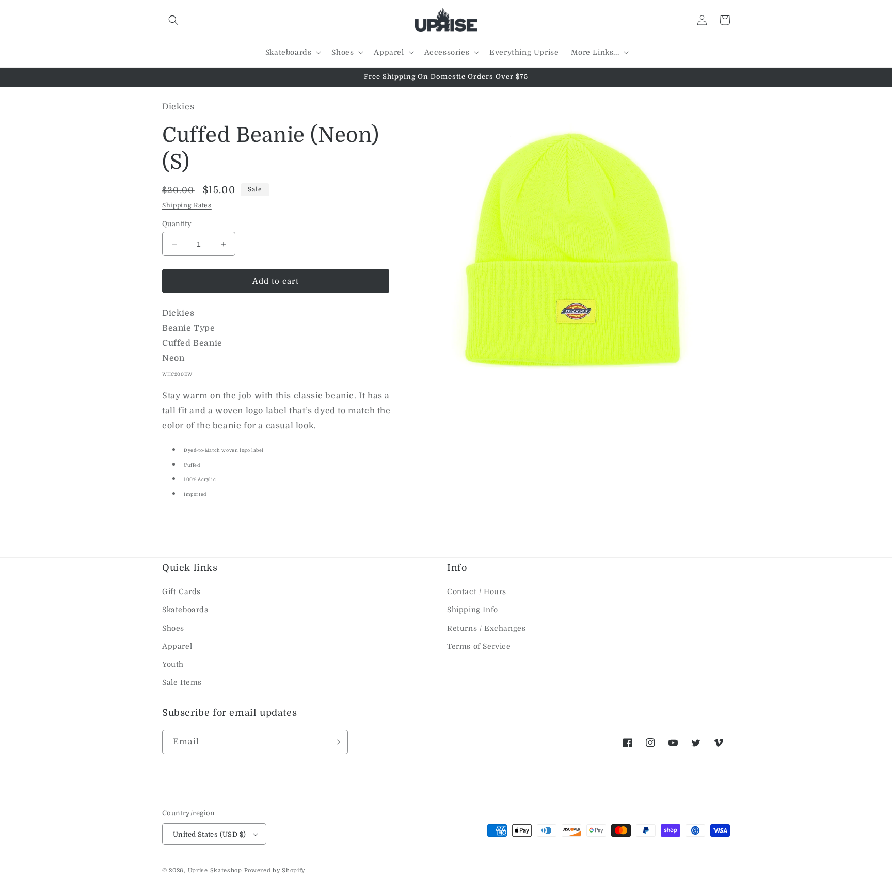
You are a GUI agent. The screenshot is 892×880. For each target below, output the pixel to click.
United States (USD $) (209, 834)
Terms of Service (479, 646)
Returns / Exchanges (486, 628)
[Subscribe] (336, 742)
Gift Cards (181, 591)
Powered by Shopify (275, 870)
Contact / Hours (476, 591)
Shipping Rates (187, 205)
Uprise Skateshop (215, 870)
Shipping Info (472, 609)
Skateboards (185, 609)
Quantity (177, 224)
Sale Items (182, 682)
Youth (173, 664)
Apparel (177, 646)
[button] (173, 20)
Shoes (173, 628)
